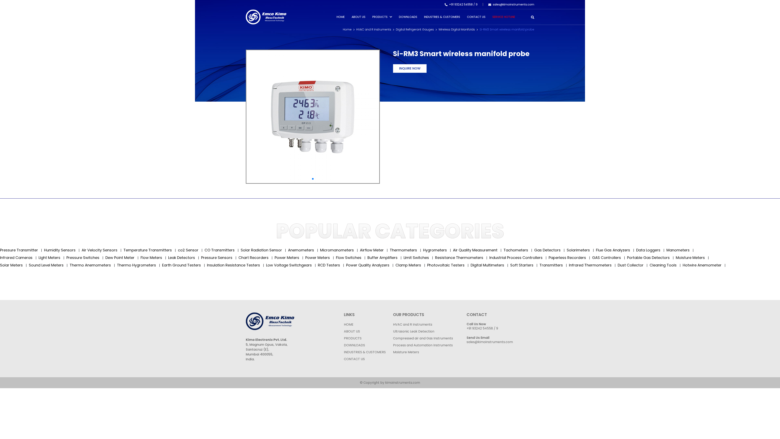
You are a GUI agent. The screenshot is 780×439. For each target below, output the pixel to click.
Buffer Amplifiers (383, 257)
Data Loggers (648, 250)
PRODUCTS (380, 17)
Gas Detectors (548, 250)
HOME (348, 324)
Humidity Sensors (60, 250)
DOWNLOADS (354, 345)
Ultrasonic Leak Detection (413, 331)
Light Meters (50, 257)
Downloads (408, 17)
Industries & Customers (442, 17)
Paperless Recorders (568, 257)
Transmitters (552, 265)
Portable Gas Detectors (649, 257)
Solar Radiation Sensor (262, 250)
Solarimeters (579, 250)
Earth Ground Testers (182, 265)
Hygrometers (435, 250)
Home (341, 17)
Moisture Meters (691, 257)
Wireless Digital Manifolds (457, 29)
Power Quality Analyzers (368, 265)
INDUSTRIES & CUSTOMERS (365, 352)
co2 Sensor (188, 250)
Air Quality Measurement (475, 250)
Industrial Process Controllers (516, 257)
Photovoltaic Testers (446, 265)
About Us (358, 17)
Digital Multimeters (488, 265)
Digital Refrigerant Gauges (415, 29)
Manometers (678, 250)
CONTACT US (354, 359)
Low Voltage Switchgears (289, 265)
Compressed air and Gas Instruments (423, 338)
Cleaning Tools (664, 265)
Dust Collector (631, 265)
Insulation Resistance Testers (234, 265)
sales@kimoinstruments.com (513, 4)
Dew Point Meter (120, 257)
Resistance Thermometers (459, 257)
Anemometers (301, 250)
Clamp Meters (408, 265)
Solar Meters (12, 265)
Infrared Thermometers (591, 265)
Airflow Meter (372, 250)
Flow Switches (349, 257)
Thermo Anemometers (91, 265)
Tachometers (516, 250)
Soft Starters (522, 265)
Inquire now (409, 68)
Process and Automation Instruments (423, 345)
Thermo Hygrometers (137, 265)
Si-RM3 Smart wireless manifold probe (507, 29)
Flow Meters (152, 257)
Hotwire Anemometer (703, 265)
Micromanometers (337, 250)
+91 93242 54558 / (462, 4)
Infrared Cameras (17, 257)
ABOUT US (352, 331)
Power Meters (287, 257)
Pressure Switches (83, 257)
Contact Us (476, 17)
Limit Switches (417, 257)
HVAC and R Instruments (373, 29)
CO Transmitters (220, 250)
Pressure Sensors (217, 257)
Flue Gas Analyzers (613, 250)
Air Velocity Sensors (100, 250)
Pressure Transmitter (19, 250)
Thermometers (404, 250)
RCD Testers (329, 265)
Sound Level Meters (47, 265)
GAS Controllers (607, 257)
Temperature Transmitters (148, 250)
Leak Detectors (182, 257)
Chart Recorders (254, 257)
